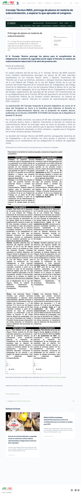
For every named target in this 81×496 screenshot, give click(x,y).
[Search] (71, 3)
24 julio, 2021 (9, 18)
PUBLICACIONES (21, 401)
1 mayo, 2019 (11, 455)
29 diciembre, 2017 (48, 436)
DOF (15, 401)
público (28, 401)
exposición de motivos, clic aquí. (55, 377)
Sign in (76, 3)
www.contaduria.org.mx (13, 394)
